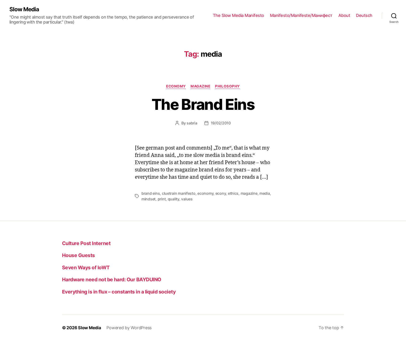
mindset (148, 199)
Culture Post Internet (86, 243)
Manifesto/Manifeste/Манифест (301, 15)
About (344, 15)
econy (220, 193)
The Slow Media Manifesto (238, 15)
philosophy (227, 86)
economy (176, 86)
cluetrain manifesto (178, 193)
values (186, 199)
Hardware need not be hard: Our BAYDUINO (111, 279)
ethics (233, 193)
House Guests (78, 255)
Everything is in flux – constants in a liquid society (119, 292)
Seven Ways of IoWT (86, 267)
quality (173, 199)
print (162, 199)
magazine (200, 86)
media (264, 193)
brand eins (150, 193)
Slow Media (24, 9)
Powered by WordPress (129, 327)
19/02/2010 (221, 123)
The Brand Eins (203, 104)
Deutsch (364, 15)
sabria (192, 123)
